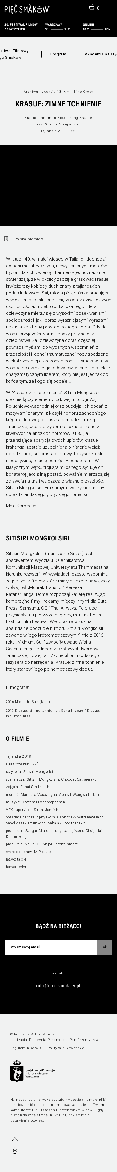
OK (105, 947)
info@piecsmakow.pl (58, 985)
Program (58, 54)
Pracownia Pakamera (47, 1040)
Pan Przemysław (84, 1040)
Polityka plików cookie (66, 1048)
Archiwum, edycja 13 (42, 92)
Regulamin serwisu (27, 1048)
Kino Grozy (83, 92)
